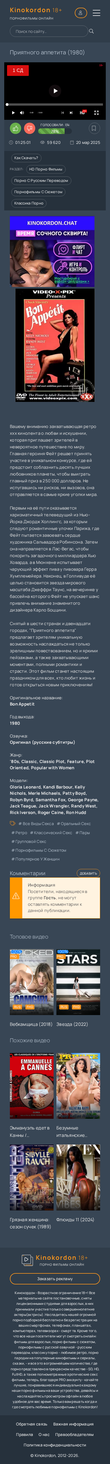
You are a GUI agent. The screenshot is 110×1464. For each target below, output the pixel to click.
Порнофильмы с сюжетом (38, 191)
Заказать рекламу (55, 1278)
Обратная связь (31, 1424)
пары (85, 832)
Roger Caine (50, 812)
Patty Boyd (74, 793)
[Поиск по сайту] (91, 31)
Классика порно (28, 203)
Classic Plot (52, 761)
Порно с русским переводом (41, 180)
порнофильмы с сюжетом (41, 850)
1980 (15, 723)
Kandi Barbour (57, 787)
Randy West (83, 806)
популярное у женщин (38, 859)
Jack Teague (23, 806)
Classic (29, 761)
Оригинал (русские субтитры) (42, 742)
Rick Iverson (23, 812)
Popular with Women (52, 768)
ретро (21, 832)
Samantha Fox (51, 800)
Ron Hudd (76, 812)
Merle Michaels (44, 793)
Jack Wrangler (54, 806)
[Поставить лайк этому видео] (15, 128)
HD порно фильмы (46, 169)
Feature (75, 761)
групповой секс (31, 841)
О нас (44, 1434)
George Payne (83, 800)
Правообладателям (74, 1434)
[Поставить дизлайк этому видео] (29, 128)
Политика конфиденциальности (55, 1445)
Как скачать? (26, 157)
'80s (14, 761)
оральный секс (76, 823)
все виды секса (38, 823)
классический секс (53, 832)
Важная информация (73, 1424)
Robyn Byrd (21, 800)
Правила (24, 1434)
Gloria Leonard (25, 787)
